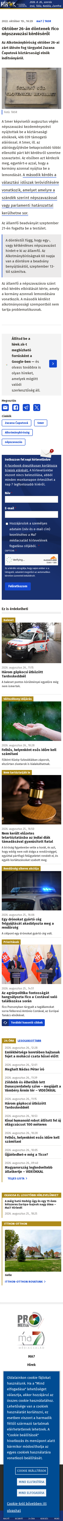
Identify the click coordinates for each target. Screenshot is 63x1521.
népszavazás (13, 442)
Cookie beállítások (31, 1471)
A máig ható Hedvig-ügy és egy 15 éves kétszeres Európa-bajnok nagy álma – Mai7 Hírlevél (30, 1204)
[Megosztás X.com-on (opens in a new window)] (36, 407)
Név (7, 493)
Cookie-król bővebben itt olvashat (27, 1507)
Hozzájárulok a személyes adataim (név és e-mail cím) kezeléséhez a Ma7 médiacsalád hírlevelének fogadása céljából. (29, 535)
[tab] (9, 1040)
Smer (40, 423)
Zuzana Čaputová (16, 423)
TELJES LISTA (16, 1178)
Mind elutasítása (31, 1482)
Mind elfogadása (31, 1493)
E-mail (9, 508)
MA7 (31, 1356)
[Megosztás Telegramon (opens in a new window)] (26, 407)
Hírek (31, 1365)
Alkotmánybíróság (17, 432)
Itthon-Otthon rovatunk (24, 1281)
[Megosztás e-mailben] (5, 407)
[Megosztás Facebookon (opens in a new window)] (15, 407)
